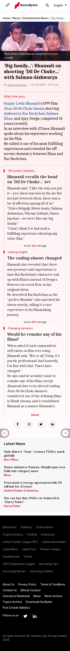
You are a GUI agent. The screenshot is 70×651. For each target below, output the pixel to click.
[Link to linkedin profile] (34, 616)
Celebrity (26, 527)
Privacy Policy (27, 584)
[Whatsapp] (29, 425)
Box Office (11, 459)
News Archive (53, 596)
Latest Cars (29, 549)
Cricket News (44, 527)
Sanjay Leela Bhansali (22, 103)
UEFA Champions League (19, 563)
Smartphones (11, 556)
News (16, 18)
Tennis (28, 556)
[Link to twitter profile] (25, 616)
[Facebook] (17, 425)
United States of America (21, 490)
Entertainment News (35, 18)
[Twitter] (41, 425)
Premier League (50, 549)
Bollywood (9, 527)
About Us (8, 584)
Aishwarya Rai (16, 113)
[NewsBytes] (26, 5)
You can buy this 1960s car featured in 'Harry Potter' (32, 500)
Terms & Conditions (52, 584)
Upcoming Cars (48, 563)
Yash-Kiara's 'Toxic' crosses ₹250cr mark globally (34, 454)
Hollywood (48, 534)
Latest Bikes (10, 549)
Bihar (7, 475)
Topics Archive (12, 601)
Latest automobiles (54, 541)
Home (6, 18)
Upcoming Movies (14, 571)
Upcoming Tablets (41, 571)
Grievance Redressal (16, 596)
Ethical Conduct (30, 590)
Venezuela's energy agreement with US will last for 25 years (33, 484)
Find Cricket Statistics (16, 607)
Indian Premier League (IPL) (20, 541)
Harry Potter (12, 506)
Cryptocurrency (13, 534)
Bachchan (36, 113)
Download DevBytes (39, 601)
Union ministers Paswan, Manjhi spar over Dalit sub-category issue (35, 469)
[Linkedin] (52, 425)
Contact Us (10, 590)
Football (32, 534)
